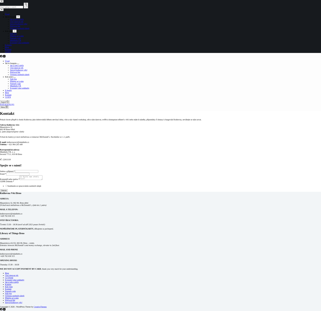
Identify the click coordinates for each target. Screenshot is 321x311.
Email (3, 174)
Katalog (8, 284)
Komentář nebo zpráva (10, 179)
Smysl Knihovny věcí (18, 70)
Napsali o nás (15, 84)
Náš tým (13, 79)
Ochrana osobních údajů (19, 75)
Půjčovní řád (15, 72)
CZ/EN (8, 97)
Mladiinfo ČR (15, 86)
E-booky (8, 90)
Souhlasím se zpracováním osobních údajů (24, 186)
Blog (7, 93)
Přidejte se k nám (17, 81)
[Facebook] (1, 57)
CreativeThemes (40, 307)
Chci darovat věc (16, 68)
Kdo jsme (9, 287)
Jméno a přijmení (7, 171)
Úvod (7, 61)
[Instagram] (4, 57)
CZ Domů (9, 278)
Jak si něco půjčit (17, 65)
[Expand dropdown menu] (15, 77)
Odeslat (4, 190)
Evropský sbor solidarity (19, 88)
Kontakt (8, 95)
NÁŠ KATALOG (7, 104)
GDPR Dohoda (7, 181)
